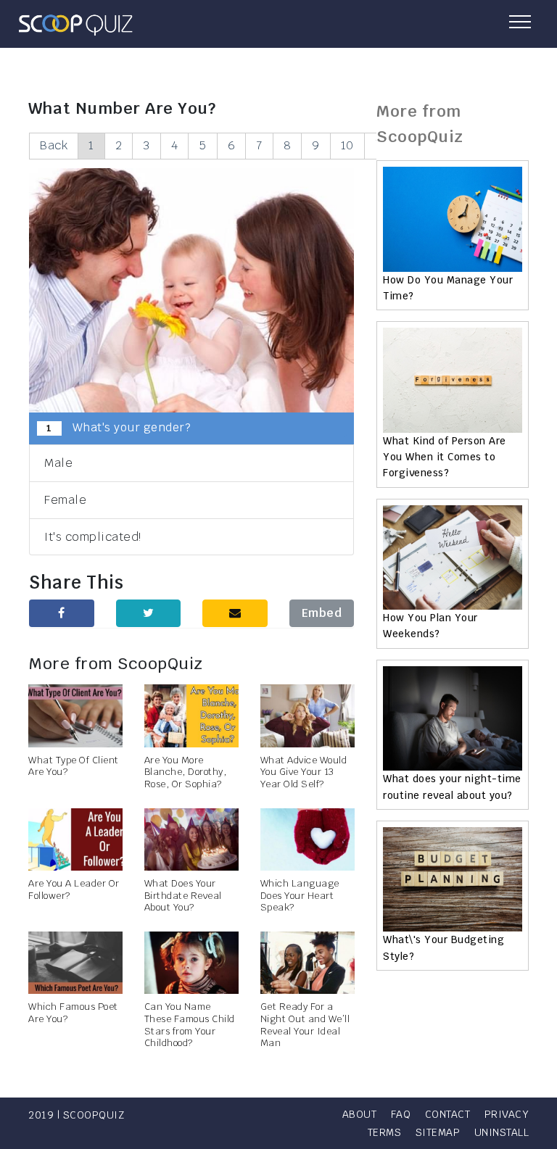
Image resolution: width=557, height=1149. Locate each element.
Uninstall (501, 1132)
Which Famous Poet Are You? (73, 1012)
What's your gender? (118, 427)
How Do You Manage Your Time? (448, 287)
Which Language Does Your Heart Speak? (299, 895)
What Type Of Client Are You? (73, 766)
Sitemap (438, 1132)
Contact (448, 1114)
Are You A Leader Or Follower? (74, 889)
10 (347, 145)
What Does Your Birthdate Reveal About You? (183, 895)
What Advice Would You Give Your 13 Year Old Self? (303, 772)
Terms (385, 1132)
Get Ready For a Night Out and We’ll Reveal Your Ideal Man (305, 1025)
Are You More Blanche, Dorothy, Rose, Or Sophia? (185, 772)
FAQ (401, 1114)
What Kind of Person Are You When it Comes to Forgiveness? (444, 457)
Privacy (506, 1114)
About (359, 1114)
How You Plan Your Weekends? (430, 625)
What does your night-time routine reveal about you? (452, 786)
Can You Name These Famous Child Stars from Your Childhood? (189, 1025)
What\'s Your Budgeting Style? (443, 947)
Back (53, 145)
